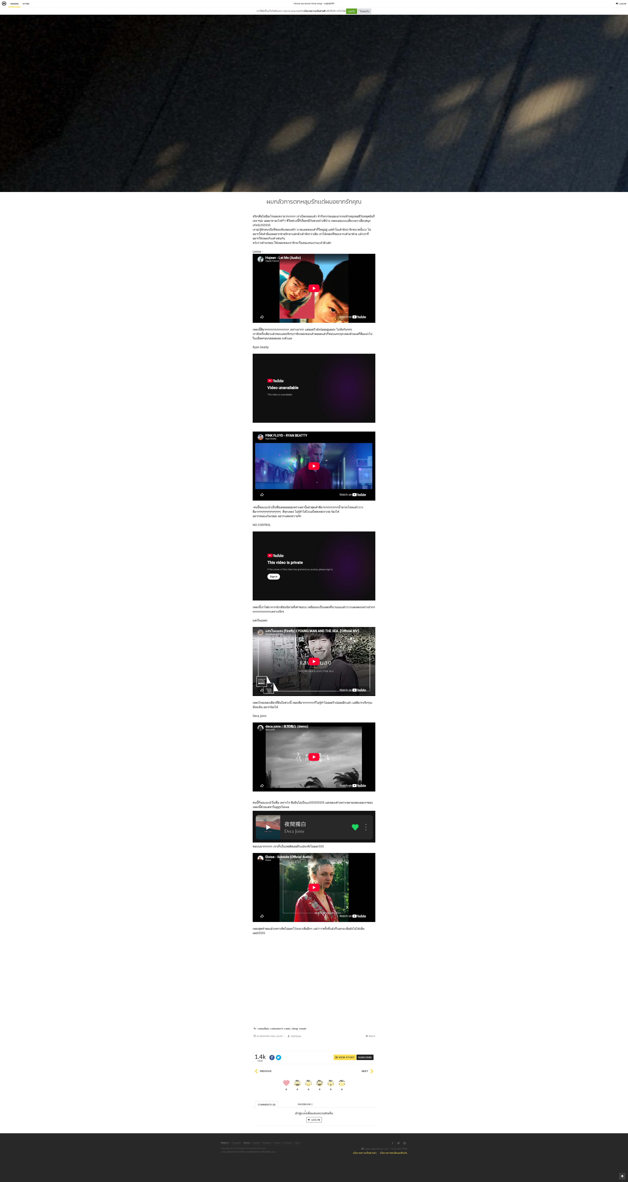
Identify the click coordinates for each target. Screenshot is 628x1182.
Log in (315, 1119)
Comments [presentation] (266, 1104)
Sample (256, 1142)
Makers (14, 3)
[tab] (266, 1104)
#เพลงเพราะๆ (276, 1028)
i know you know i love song (308, 3)
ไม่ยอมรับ (364, 11)
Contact (287, 1142)
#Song (294, 1028)
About (277, 1142)
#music (302, 1028)
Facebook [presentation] (305, 1105)
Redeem (267, 1142)
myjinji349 (329, 3)
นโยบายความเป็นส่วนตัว (314, 11)
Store (26, 3)
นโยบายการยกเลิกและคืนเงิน (393, 1152)
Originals (236, 1142)
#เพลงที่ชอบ (263, 1028)
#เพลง (287, 1028)
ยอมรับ (351, 11)
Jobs (297, 1142)
